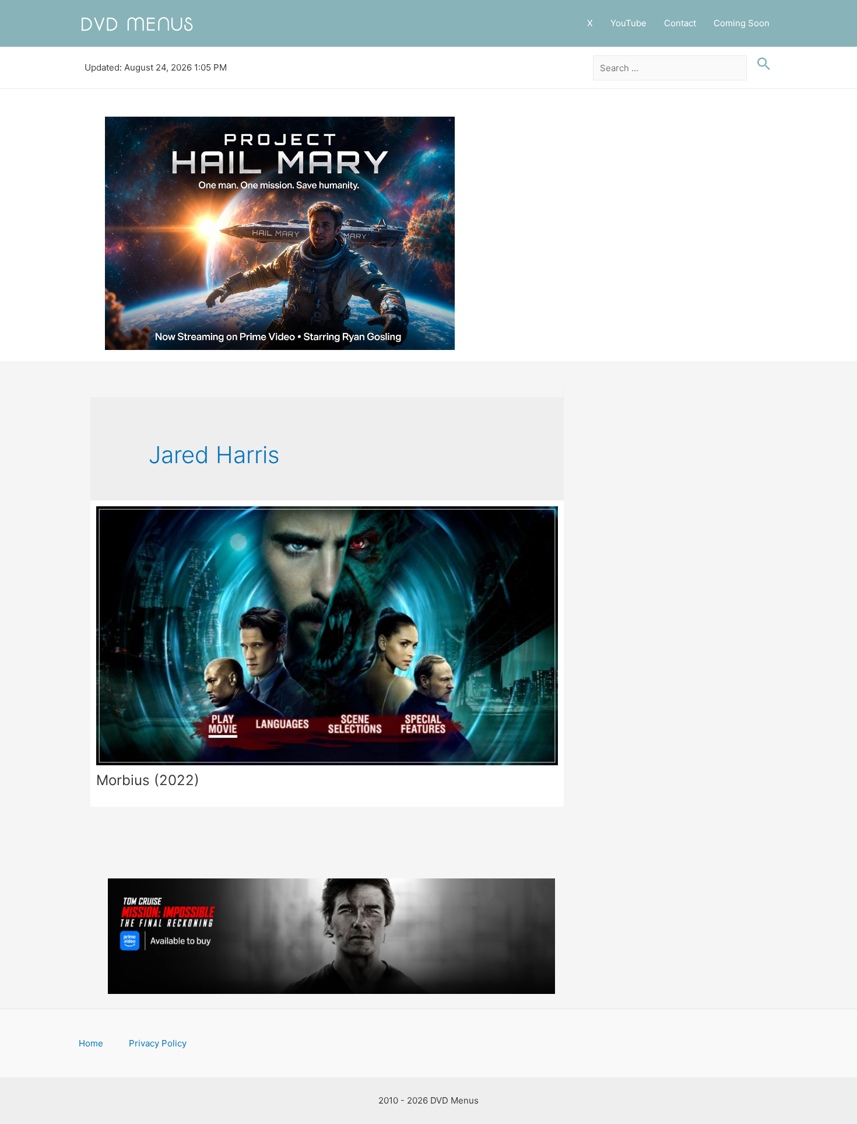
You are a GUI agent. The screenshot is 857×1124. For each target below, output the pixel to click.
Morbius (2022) (147, 780)
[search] (670, 68)
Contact (680, 23)
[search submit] (760, 64)
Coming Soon (742, 23)
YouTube (628, 23)
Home (91, 1043)
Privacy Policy (158, 1043)
